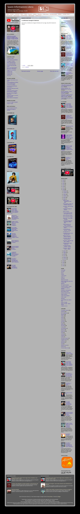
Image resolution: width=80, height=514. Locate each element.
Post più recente (26, 71)
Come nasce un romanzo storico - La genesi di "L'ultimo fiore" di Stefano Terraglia (67, 95)
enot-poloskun (50, 496)
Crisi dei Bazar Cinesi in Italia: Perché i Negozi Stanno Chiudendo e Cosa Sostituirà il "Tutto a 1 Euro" (12, 211)
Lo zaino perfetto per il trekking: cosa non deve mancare (12, 83)
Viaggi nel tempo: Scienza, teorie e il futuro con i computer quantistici (69, 136)
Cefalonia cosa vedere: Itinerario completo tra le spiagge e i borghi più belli (12, 37)
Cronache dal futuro (24, 15)
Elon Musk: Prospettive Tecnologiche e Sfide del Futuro (14, 267)
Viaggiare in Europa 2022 (11, 70)
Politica (62, 315)
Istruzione (63, 342)
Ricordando (63, 325)
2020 (63, 189)
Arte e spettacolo (64, 313)
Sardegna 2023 (9, 71)
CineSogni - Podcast (66, 14)
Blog (62, 322)
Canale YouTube (45, 14)
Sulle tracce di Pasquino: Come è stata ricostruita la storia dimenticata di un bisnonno (15, 217)
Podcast (25, 14)
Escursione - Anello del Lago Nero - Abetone (68, 241)
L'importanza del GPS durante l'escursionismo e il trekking (12, 91)
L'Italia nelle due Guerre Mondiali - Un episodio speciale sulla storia (67, 85)
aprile (64, 254)
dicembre (65, 191)
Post (63, 28)
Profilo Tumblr (63, 297)
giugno (64, 250)
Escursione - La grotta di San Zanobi (68, 158)
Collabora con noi (38, 15)
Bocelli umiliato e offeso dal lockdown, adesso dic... (68, 204)
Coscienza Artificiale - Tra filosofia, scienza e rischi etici (66, 89)
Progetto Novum (64, 339)
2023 (63, 184)
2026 (63, 180)
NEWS (8, 14)
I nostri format (17, 14)
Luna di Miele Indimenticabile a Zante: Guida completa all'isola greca (15, 229)
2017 (63, 264)
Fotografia (63, 335)
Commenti (64, 30)
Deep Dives (40, 14)
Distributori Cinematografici (66, 290)
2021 (63, 188)
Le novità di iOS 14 (66, 231)
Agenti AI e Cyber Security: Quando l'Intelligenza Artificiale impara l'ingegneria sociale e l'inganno (67, 148)
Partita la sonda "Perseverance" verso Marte (67, 201)
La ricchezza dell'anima (68, 434)
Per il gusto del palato (53, 14)
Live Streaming (63, 328)
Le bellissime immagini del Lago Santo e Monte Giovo (67, 221)
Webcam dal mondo (64, 279)
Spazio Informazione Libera (20, 7)
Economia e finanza (64, 338)
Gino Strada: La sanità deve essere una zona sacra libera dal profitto (69, 375)
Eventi (62, 343)
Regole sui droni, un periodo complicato (67, 236)
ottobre (64, 194)
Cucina (62, 318)
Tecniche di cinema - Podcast (66, 286)
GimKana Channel (64, 345)
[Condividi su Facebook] (31, 65)
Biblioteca (59, 14)
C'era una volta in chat (65, 347)
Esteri (62, 332)
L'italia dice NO (68, 47)
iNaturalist (63, 298)
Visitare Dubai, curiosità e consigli (69, 353)
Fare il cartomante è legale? (68, 216)
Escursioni (30, 14)
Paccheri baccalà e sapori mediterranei (67, 244)
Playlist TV (63, 277)
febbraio (65, 257)
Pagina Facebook (16, 15)
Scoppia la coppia (10, 103)
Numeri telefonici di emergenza (12, 97)
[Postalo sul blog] (29, 65)
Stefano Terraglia (31, 15)
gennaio (64, 258)
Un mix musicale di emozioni (12, 107)
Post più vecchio (54, 71)
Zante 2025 (9, 75)
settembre (65, 195)
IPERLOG (62, 346)
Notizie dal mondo (9, 15)
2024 (63, 183)
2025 (63, 181)
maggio (64, 252)
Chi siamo (11, 14)
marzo (64, 255)
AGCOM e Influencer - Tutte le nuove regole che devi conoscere (66, 92)
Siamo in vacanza (66, 211)
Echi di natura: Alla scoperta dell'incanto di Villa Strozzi (12, 68)
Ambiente (27, 67)
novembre (65, 192)
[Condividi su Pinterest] (32, 65)
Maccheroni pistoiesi (69, 126)
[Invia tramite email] (28, 65)
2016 (63, 265)
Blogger (59, 496)
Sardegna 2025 (9, 74)
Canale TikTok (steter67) (65, 295)
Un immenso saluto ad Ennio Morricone (67, 239)
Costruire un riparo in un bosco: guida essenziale (12, 96)
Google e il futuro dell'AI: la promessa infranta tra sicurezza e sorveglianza (15, 223)
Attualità (62, 314)
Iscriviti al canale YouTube (65, 292)
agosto (64, 197)
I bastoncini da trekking (11, 84)
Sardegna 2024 (9, 72)
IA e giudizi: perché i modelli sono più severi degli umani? (69, 64)
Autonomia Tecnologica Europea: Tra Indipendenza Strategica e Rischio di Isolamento (13, 236)
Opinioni (62, 324)
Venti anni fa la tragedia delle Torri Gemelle (69, 73)
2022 (63, 186)
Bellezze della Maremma (11, 62)
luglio (64, 199)
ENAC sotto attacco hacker (67, 215)
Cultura (62, 336)
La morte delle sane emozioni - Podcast (67, 230)
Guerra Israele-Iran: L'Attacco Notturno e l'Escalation (15, 241)
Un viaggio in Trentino (11, 61)
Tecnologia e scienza (64, 310)
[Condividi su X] (30, 65)
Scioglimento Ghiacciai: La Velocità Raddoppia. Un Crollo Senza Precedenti (15, 254)
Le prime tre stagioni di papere (12, 102)
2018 (63, 262)
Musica (22, 14)
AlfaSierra (34, 14)
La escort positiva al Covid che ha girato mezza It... (68, 213)
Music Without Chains (65, 291)
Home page (40, 71)
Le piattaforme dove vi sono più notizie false (68, 234)
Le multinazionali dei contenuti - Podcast (67, 246)
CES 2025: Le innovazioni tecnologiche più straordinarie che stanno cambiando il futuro (13, 260)
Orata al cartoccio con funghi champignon (67, 225)
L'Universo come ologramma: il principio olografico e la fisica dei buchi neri (69, 54)
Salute (62, 317)
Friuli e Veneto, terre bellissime (12, 59)
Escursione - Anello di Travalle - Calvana (67, 248)
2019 (63, 260)
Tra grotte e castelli (10, 58)
